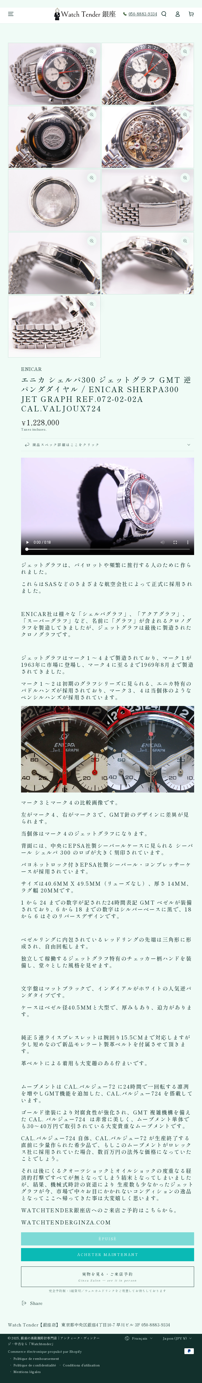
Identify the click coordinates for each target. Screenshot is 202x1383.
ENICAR (31, 369)
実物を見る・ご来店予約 (107, 1276)
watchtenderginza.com (66, 1222)
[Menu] (11, 14)
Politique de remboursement (36, 1358)
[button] (164, 14)
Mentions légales (27, 1372)
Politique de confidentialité (34, 1365)
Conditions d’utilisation (81, 1365)
